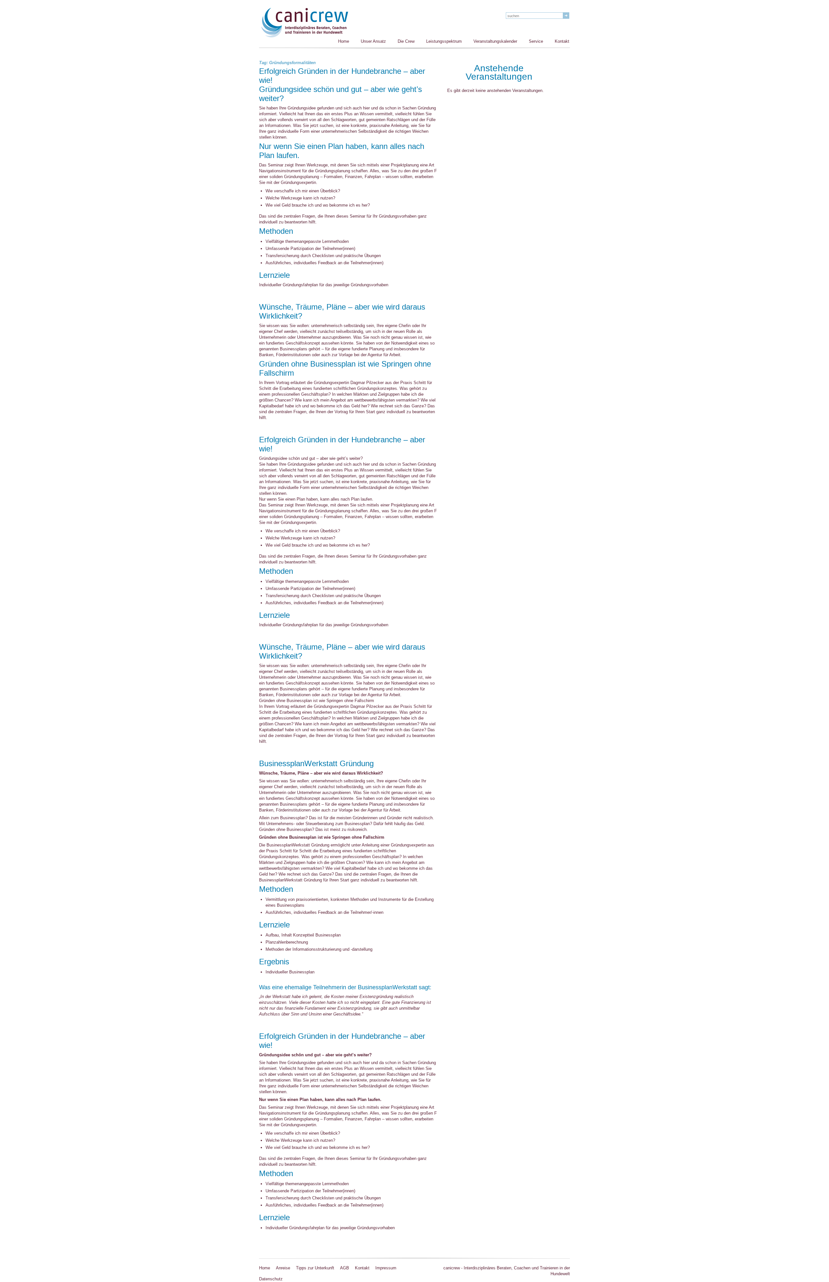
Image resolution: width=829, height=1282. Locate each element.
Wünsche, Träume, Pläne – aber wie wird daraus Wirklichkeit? (342, 311)
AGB (344, 1267)
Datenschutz (271, 1278)
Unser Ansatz (373, 41)
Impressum (385, 1267)
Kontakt (562, 41)
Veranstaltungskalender (495, 41)
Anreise (283, 1267)
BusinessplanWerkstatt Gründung (316, 764)
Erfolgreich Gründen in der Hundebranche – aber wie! (342, 76)
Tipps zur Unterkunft (315, 1267)
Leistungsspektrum (444, 41)
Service (536, 41)
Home (343, 41)
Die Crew (406, 41)
